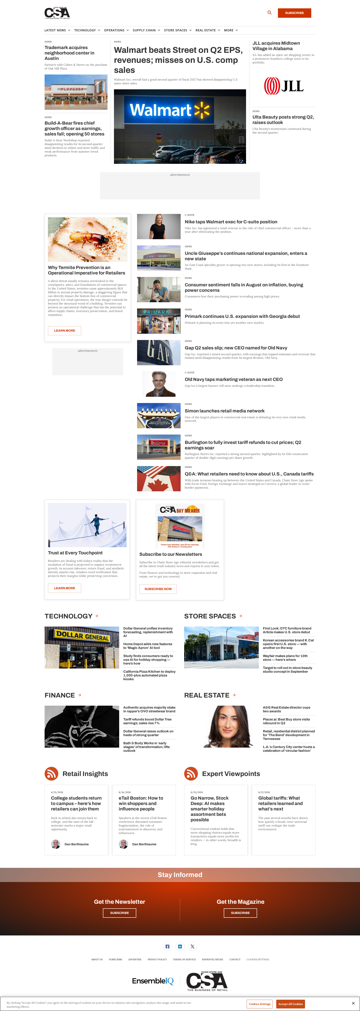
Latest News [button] (55, 30)
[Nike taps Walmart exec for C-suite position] (159, 226)
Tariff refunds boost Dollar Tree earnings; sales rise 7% (147, 721)
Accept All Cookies (291, 1004)
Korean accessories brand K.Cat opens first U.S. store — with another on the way (288, 644)
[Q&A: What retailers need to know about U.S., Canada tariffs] (159, 478)
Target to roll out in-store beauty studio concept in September (287, 669)
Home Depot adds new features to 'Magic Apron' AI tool (147, 646)
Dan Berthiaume (77, 844)
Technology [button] (85, 30)
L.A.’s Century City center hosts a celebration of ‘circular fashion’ (289, 748)
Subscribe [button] (119, 913)
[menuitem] (59, 30)
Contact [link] (234, 959)
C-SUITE (189, 215)
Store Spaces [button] (175, 30)
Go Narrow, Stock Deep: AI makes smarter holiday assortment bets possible (210, 809)
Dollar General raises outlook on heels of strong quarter (148, 733)
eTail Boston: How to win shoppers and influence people (141, 803)
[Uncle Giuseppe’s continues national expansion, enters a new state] (159, 258)
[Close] (353, 1003)
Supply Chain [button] (144, 30)
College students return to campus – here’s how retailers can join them (76, 803)
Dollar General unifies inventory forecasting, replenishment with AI (148, 632)
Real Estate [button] (206, 30)
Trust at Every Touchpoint (75, 552)
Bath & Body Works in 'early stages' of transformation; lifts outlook (146, 746)
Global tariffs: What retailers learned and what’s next (280, 803)
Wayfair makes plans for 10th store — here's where (285, 657)
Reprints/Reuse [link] (212, 959)
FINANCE (60, 695)
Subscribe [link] (115, 959)
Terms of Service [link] (184, 959)
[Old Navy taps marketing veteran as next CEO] (159, 384)
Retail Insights (85, 773)
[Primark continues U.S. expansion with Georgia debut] (159, 321)
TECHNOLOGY (69, 616)
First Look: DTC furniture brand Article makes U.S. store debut (287, 630)
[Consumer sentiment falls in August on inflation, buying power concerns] (159, 289)
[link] (167, 946)
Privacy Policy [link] (157, 959)
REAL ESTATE (207, 695)
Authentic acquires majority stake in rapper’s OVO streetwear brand (149, 709)
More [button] (229, 30)
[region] (180, 1004)
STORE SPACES (210, 616)
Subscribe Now (158, 589)
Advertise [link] (134, 959)
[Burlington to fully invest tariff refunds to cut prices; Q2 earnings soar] (159, 447)
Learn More (64, 330)
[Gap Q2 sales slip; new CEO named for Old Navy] (159, 352)
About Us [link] (97, 959)
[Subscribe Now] (180, 526)
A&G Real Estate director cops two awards (286, 709)
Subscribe (294, 13)
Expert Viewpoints (231, 773)
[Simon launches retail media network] (159, 415)
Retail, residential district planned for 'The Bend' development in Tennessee (289, 735)
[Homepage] (57, 13)
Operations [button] (114, 30)
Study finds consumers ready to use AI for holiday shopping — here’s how (148, 659)
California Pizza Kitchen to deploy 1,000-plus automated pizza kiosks (149, 675)
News (188, 246)
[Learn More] (88, 239)
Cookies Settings (258, 959)
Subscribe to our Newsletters (170, 554)
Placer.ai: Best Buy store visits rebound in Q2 (286, 721)
